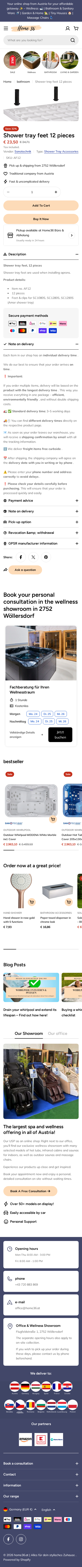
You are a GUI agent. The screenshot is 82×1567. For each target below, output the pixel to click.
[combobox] (41, 40)
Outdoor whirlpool (17, 830)
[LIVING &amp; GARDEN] (69, 60)
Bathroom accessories (56, 912)
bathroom (23, 82)
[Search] (72, 40)
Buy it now (41, 219)
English (46, 1510)
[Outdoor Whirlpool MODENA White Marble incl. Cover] (31, 797)
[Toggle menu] (5, 28)
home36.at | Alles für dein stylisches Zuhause (45, 1555)
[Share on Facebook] (21, 557)
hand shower (12, 912)
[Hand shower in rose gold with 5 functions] (20, 891)
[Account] (67, 28)
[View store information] (71, 235)
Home (7, 82)
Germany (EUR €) (20, 1509)
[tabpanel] (41, 1134)
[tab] (29, 1035)
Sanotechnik (23, 151)
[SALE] (12, 60)
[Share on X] (33, 557)
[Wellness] (31, 60)
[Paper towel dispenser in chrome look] (57, 891)
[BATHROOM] (50, 60)
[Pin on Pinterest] (46, 557)
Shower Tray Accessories (61, 151)
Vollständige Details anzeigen (22, 734)
